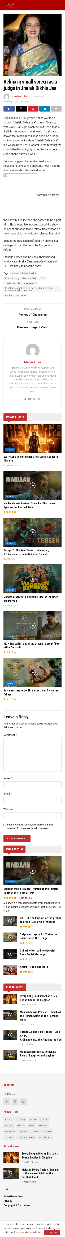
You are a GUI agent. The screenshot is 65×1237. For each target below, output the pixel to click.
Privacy (7, 1200)
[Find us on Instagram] (23, 1101)
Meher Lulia (20, 96)
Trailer (47, 1131)
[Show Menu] (60, 5)
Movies (11, 496)
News (31, 1125)
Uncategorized (26, 1137)
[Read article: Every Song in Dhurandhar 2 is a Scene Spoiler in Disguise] (32, 438)
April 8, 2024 (10, 559)
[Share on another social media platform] (56, 109)
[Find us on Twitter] (15, 1101)
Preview (43, 1125)
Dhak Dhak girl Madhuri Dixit (21, 278)
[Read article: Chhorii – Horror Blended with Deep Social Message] (10, 954)
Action (8, 1119)
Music (10, 450)
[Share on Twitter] (21, 109)
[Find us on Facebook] (6, 1101)
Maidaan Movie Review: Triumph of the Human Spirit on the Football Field (40, 1016)
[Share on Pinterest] (33, 109)
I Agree (52, 1232)
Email (7, 793)
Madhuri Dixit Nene (15, 295)
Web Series (44, 1137)
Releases (10, 1131)
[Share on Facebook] (9, 109)
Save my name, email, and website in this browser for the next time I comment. (30, 826)
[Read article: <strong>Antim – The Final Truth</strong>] (10, 970)
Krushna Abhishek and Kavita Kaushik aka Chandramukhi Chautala (28, 289)
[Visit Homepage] (9, 5)
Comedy (21, 1119)
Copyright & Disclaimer (16, 1205)
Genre (10, 683)
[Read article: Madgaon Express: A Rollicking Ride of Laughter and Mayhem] (32, 578)
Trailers (9, 1137)
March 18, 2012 (40, 96)
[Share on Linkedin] (44, 109)
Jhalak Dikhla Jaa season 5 (20, 283)
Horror (44, 1119)
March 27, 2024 (12, 606)
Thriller (36, 1131)
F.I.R (43, 278)
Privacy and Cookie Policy (27, 1232)
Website (8, 809)
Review (23, 1131)
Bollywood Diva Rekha (23, 273)
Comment (10, 734)
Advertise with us (13, 1196)
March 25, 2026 (12, 465)
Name (7, 778)
